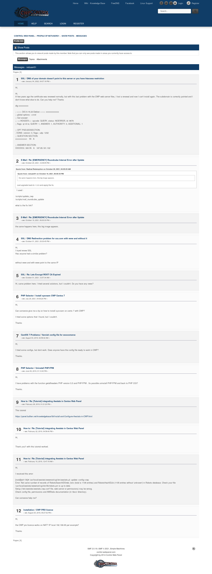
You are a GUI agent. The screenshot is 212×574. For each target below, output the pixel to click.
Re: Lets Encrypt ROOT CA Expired (44, 274)
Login (180, 3)
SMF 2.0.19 (92, 548)
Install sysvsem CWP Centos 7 (50, 295)
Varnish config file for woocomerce (58, 334)
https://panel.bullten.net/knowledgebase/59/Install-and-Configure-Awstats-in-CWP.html (53, 416)
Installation (28, 509)
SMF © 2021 (104, 548)
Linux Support (146, 3)
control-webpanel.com (106, 552)
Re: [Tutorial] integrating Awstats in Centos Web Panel (55, 401)
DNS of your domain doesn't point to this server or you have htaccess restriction (65, 78)
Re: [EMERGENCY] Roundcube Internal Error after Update (56, 159)
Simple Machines (117, 548)
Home (75, 3)
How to (24, 401)
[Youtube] (171, 3)
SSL (23, 78)
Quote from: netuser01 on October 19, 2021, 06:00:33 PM (41, 174)
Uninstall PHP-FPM (45, 367)
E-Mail (24, 159)
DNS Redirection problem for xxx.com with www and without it (57, 238)
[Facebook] (162, 3)
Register (195, 3)
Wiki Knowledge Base (94, 3)
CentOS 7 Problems (30, 334)
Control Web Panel (38, 12)
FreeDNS (115, 3)
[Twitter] (166, 3)
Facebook (129, 3)
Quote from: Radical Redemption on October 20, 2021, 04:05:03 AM (43, 169)
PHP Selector (27, 295)
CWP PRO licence (44, 509)
